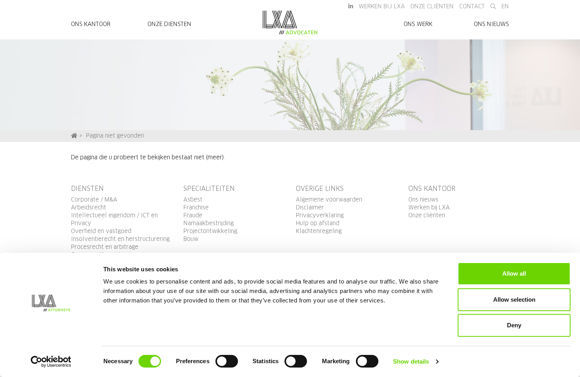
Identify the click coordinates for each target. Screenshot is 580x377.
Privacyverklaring (320, 215)
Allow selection (514, 299)
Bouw (190, 239)
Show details (411, 361)
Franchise (196, 208)
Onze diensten (169, 24)
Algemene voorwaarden (329, 200)
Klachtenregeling (319, 231)
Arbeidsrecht (88, 208)
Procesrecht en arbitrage (104, 247)
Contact (472, 6)
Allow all (514, 273)
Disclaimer (310, 208)
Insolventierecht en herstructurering (120, 239)
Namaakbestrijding (208, 223)
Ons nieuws (491, 24)
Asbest (192, 200)
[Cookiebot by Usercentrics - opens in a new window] (51, 362)
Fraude (192, 215)
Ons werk (418, 24)
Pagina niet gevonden (115, 136)
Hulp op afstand (317, 223)
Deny (514, 325)
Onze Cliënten (432, 6)
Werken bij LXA (382, 6)
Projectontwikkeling (210, 231)
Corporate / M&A (94, 200)
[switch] (226, 361)
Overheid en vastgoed (101, 231)
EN (505, 6)
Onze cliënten (426, 215)
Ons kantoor (90, 24)
